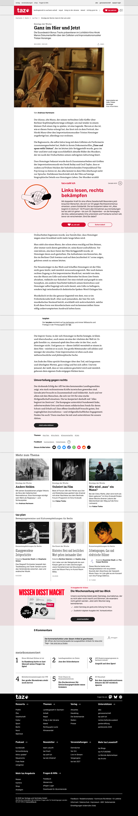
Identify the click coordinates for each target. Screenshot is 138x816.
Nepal (45, 717)
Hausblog (74, 713)
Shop (18, 786)
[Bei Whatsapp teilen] (74, 447)
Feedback (47, 779)
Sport (18, 723)
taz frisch (46, 751)
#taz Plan (46, 435)
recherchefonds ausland (108, 720)
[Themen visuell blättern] (100, 10)
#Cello (77, 435)
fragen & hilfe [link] (43, 3)
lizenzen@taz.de (31, 802)
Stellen (73, 720)
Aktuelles (74, 710)
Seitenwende (110, 802)
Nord (18, 730)
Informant (75, 802)
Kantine (19, 783)
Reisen (18, 779)
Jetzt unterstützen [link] (46, 425)
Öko (17, 713)
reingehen (20, 765)
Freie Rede (20, 761)
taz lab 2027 (75, 761)
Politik (18, 710)
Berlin (27, 18)
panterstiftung (104, 723)
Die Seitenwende (77, 717)
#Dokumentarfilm (67, 435)
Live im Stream (77, 755)
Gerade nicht (112, 183)
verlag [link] (18, 3)
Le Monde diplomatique (107, 755)
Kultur (18, 720)
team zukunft (48, 748)
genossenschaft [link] (105, 3)
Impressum (95, 802)
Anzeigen (19, 790)
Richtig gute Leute (50, 727)
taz (22, 697)
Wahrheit (19, 734)
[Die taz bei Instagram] (120, 698)
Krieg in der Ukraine (51, 720)
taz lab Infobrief (49, 758)
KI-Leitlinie (117, 799)
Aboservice (47, 782)
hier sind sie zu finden (58, 643)
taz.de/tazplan (68, 322)
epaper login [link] (116, 3)
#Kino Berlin (55, 435)
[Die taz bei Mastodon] (110, 698)
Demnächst (75, 748)
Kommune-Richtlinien (103, 799)
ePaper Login (48, 786)
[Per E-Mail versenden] (54, 447)
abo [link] (96, 3)
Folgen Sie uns (102, 697)
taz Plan (35, 18)
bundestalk (20, 748)
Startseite (19, 18)
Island (45, 723)
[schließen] (120, 183)
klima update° (21, 755)
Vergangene (75, 758)
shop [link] (36, 3)
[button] (121, 10)
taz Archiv (102, 758)
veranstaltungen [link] (27, 3)
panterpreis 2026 (105, 727)
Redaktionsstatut (87, 799)
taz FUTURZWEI (104, 752)
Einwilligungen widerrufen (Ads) (83, 805)
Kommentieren (49, 442)
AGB (102, 802)
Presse (73, 723)
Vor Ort (74, 751)
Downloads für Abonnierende (55, 789)
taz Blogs (102, 748)
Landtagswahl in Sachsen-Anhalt (53, 711)
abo (99, 710)
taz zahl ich (102, 717)
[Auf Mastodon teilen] (59, 447)
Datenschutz (84, 802)
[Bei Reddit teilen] (84, 447)
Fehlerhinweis (61, 442)
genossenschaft (104, 713)
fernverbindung (22, 751)
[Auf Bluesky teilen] (64, 447)
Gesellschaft (21, 717)
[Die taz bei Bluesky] (115, 698)
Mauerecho (20, 758)
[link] (46, 10)
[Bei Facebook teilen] (69, 447)
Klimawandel (48, 730)
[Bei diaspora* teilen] (79, 447)
